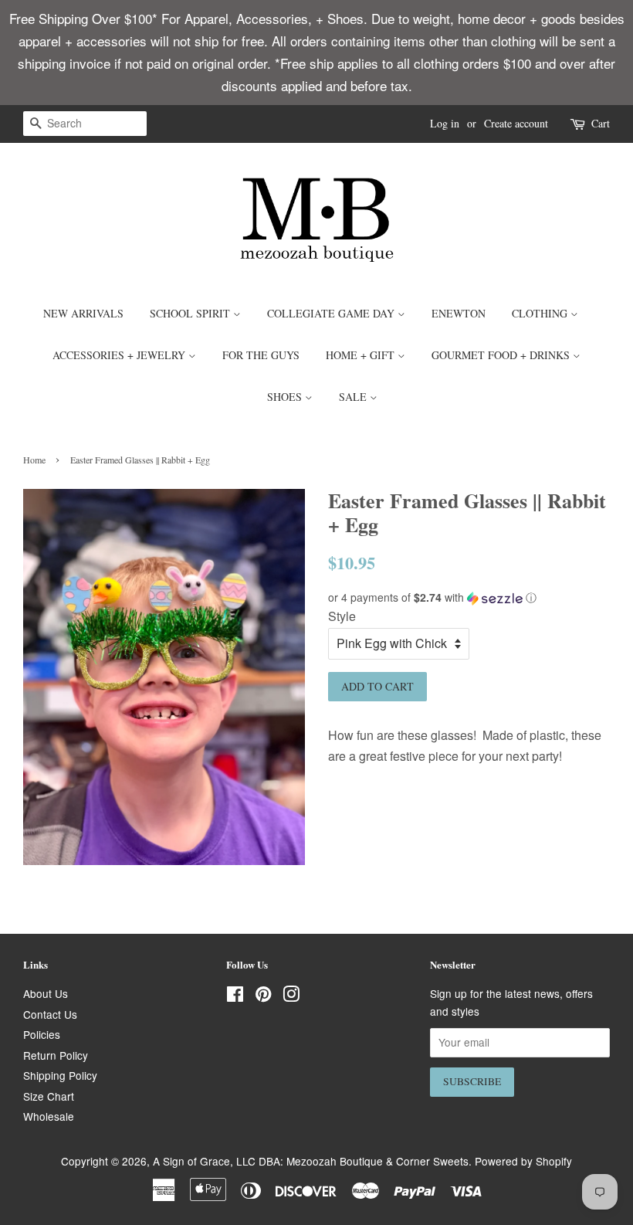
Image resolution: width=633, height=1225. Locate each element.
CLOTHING (541, 313)
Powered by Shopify (523, 1161)
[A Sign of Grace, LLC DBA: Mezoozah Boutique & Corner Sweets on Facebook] (235, 996)
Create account (516, 123)
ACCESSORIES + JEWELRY (120, 355)
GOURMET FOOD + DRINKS (502, 355)
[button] (469, 597)
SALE (354, 396)
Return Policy (55, 1055)
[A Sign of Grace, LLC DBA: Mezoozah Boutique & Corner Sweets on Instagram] (291, 996)
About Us (45, 993)
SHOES (286, 396)
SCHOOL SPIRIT (191, 313)
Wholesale (48, 1116)
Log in (444, 123)
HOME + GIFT (362, 355)
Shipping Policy (60, 1075)
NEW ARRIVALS (83, 313)
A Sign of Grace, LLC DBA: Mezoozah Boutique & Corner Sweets (311, 1161)
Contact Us (50, 1014)
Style (342, 616)
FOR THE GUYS (261, 355)
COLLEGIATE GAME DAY (332, 313)
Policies (41, 1034)
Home (34, 459)
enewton (459, 313)
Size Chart (48, 1096)
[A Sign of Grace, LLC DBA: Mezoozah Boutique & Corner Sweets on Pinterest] (263, 996)
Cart (600, 123)
